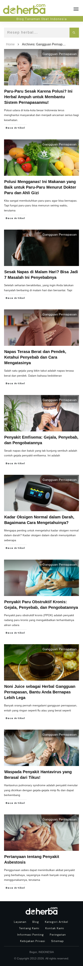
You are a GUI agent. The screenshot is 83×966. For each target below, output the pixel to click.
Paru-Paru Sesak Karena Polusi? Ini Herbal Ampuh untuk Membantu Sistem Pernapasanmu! (38, 97)
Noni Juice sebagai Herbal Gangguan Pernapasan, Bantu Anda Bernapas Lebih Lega (39, 692)
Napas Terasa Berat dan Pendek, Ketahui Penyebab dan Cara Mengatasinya (35, 357)
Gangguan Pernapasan (60, 54)
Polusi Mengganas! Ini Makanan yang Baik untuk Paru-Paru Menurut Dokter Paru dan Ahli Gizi (40, 187)
